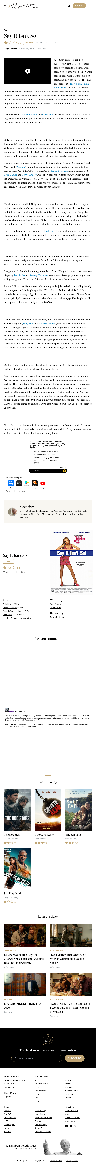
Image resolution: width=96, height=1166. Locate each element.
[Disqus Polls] (48, 676)
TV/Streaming (41, 1125)
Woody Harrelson (39, 275)
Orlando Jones (49, 231)
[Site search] (69, 6)
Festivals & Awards (43, 1132)
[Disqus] (48, 738)
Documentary (41, 1091)
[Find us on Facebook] (66, 1126)
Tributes (7, 1132)
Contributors (70, 1121)
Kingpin (21, 166)
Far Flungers (9, 1125)
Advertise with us (72, 1118)
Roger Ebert (10, 49)
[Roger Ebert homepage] (21, 6)
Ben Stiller (19, 275)
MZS (6, 1121)
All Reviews (9, 1084)
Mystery (68, 1080)
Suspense (69, 1094)
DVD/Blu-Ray (40, 1111)
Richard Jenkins (47, 323)
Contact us (70, 1114)
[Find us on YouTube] (71, 1126)
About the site (71, 1111)
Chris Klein (48, 114)
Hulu (37, 1101)
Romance (69, 1087)
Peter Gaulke (10, 174)
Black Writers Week (43, 1118)
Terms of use (56, 1161)
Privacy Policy (72, 1161)
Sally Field (28, 323)
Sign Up (7, 1097)
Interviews (8, 1128)
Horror (37, 1098)
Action (37, 1080)
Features (38, 1121)
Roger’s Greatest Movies (15, 1080)
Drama (37, 1094)
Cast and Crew (10, 1087)
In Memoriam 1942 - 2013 (26, 1149)
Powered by (11, 491)
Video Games (40, 1114)
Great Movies (10, 1118)
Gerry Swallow (29, 174)
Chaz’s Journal (10, 1114)
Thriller (68, 1098)
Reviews (7, 30)
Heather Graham (29, 114)
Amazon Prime (41, 1084)
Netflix (68, 1084)
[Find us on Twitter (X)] (75, 1126)
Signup (79, 6)
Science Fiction (72, 1091)
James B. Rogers (59, 170)
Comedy (29, 43)
